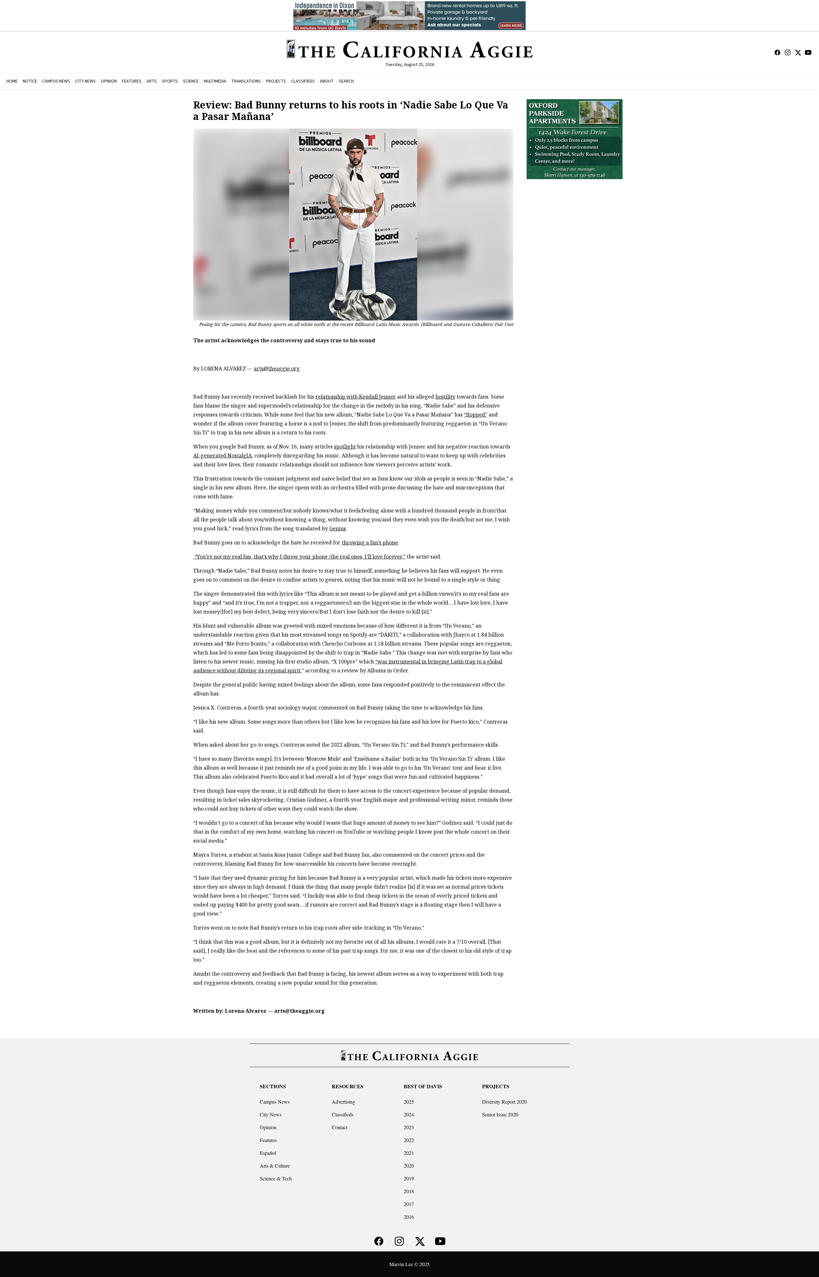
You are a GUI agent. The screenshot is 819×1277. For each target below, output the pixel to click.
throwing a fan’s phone (370, 542)
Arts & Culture (275, 1165)
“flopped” (475, 414)
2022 (409, 1140)
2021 (409, 1152)
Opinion (268, 1127)
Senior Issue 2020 (500, 1114)
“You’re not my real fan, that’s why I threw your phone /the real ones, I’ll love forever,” (299, 556)
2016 (409, 1216)
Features (268, 1140)
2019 (409, 1178)
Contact (339, 1127)
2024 (409, 1114)
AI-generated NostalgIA (222, 455)
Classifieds (343, 1114)
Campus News (275, 1101)
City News (271, 1114)
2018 (409, 1191)
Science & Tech (276, 1178)
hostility (445, 396)
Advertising (343, 1101)
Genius (337, 528)
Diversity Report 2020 (504, 1101)
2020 (409, 1165)
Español (268, 1152)
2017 (409, 1204)
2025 (409, 1101)
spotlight (345, 446)
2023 (409, 1127)
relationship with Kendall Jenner (355, 396)
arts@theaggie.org (277, 368)
